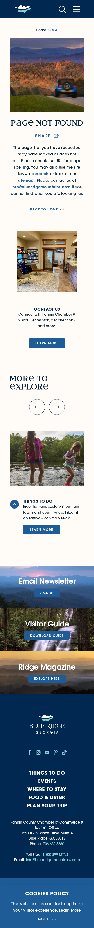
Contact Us (47, 309)
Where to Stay (46, 789)
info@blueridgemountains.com (41, 186)
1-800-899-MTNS (55, 854)
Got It (44, 919)
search (41, 173)
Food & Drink (47, 797)
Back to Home (44, 209)
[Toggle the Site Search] (62, 9)
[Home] (22, 9)
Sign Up (47, 593)
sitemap (26, 180)
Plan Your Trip (47, 805)
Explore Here (47, 678)
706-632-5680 (53, 843)
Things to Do (47, 773)
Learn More (47, 343)
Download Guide (47, 635)
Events (47, 781)
